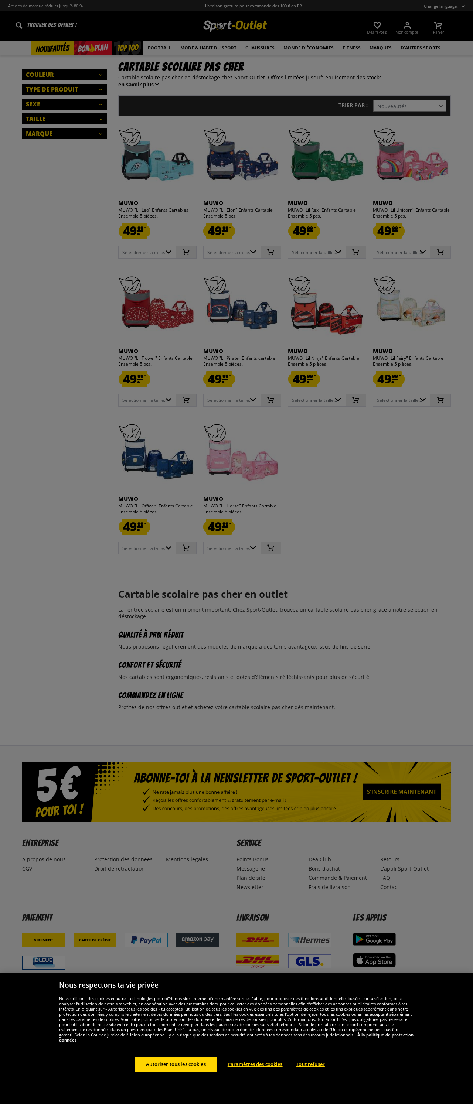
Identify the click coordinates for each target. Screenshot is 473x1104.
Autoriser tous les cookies (175, 1064)
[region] (236, 1038)
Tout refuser (310, 1064)
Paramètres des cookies (255, 1064)
